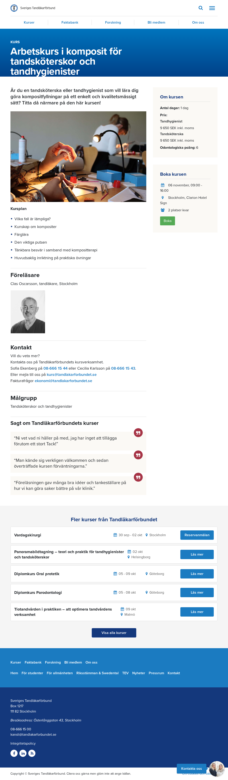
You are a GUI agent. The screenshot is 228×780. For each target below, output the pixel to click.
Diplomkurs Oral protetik (36, 573)
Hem (14, 673)
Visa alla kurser (114, 633)
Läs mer (197, 554)
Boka (167, 221)
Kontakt (174, 673)
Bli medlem (156, 22)
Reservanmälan (197, 535)
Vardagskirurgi (27, 535)
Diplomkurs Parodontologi (38, 592)
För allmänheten (60, 673)
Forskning (113, 22)
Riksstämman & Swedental (97, 673)
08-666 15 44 (55, 368)
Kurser (29, 22)
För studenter (32, 673)
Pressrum (156, 673)
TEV (125, 673)
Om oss (198, 22)
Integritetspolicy (23, 743)
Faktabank (69, 22)
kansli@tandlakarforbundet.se (33, 734)
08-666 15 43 (123, 368)
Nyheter (138, 673)
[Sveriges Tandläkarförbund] (32, 8)
